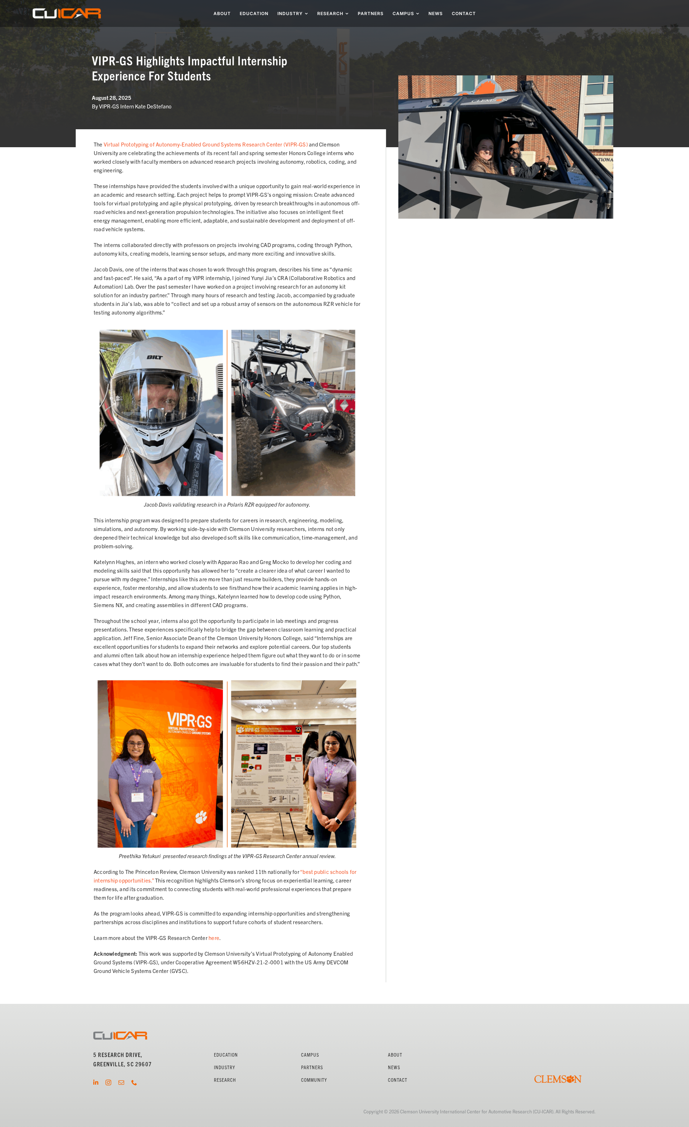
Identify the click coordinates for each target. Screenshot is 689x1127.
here (213, 937)
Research (225, 1079)
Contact (397, 1079)
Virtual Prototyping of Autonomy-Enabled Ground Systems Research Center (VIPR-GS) (206, 144)
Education (226, 1054)
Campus (310, 1054)
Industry (224, 1067)
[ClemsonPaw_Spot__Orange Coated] (558, 1068)
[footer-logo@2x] (120, 1034)
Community (314, 1079)
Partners (312, 1067)
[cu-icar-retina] (67, 11)
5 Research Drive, (117, 1054)
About (395, 1054)
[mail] (121, 1082)
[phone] (134, 1082)
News (394, 1067)
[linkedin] (95, 1082)
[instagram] (108, 1082)
